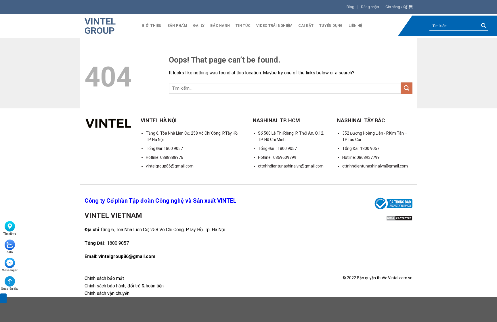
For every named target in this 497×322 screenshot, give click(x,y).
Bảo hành (220, 25)
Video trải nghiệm (274, 25)
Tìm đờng (9, 233)
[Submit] (483, 26)
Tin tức (243, 25)
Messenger (10, 270)
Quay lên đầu (9, 288)
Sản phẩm (177, 25)
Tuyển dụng (331, 25)
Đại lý (199, 25)
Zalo (9, 252)
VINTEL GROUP (100, 26)
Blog (350, 7)
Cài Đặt (306, 25)
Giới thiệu (152, 25)
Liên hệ (355, 25)
